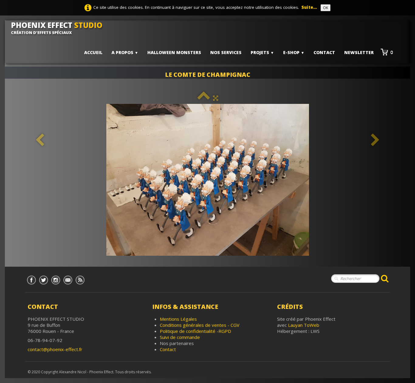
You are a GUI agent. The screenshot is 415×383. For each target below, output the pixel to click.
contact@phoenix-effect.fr (55, 349)
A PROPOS (124, 52)
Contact (324, 52)
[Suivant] (375, 140)
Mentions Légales (178, 319)
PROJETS (262, 52)
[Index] (204, 98)
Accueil (93, 52)
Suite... (309, 7)
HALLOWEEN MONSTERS (174, 52)
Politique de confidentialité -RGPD (195, 331)
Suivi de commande (180, 337)
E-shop (293, 52)
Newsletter (359, 52)
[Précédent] (40, 140)
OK (325, 7)
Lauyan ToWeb (303, 325)
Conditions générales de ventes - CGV (199, 325)
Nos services (226, 52)
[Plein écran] (215, 98)
